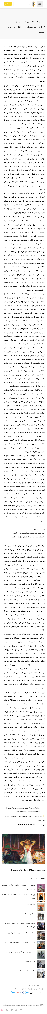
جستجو (8, 4)
